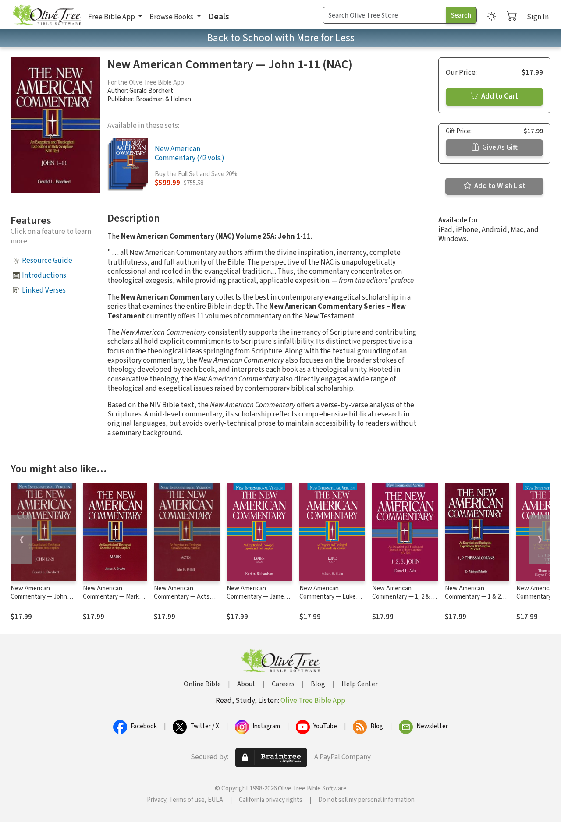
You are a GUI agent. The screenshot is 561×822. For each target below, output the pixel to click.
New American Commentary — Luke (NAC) (327, 597)
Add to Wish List (499, 186)
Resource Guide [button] (47, 260)
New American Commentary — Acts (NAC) (181, 597)
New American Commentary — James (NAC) (257, 597)
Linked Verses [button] (44, 290)
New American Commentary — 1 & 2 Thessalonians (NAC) (473, 597)
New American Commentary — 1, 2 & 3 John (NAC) (403, 597)
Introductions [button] (44, 275)
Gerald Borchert (151, 90)
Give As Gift (499, 147)
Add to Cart (499, 96)
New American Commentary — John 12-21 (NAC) (39, 597)
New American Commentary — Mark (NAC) (111, 597)
